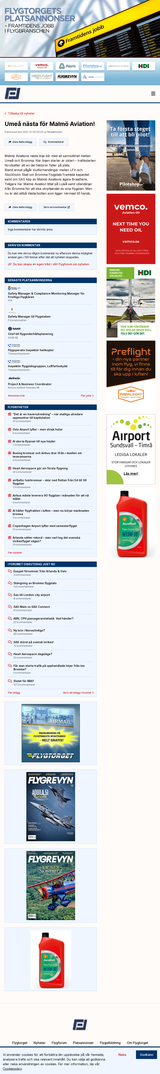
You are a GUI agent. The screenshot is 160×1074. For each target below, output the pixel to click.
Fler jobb (86, 395)
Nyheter (39, 1043)
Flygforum (59, 1043)
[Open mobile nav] (153, 94)
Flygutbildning (110, 1043)
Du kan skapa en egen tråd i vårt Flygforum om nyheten (51, 264)
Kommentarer (56, 141)
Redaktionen (54, 131)
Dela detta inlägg (22, 141)
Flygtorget (19, 1043)
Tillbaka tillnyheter (21, 113)
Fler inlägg (14, 692)
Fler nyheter (15, 552)
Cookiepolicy (12, 1069)
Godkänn (146, 1055)
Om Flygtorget (137, 1043)
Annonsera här (16, 395)
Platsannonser (83, 1043)
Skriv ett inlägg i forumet (77, 692)
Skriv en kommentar (55, 207)
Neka (122, 1055)
